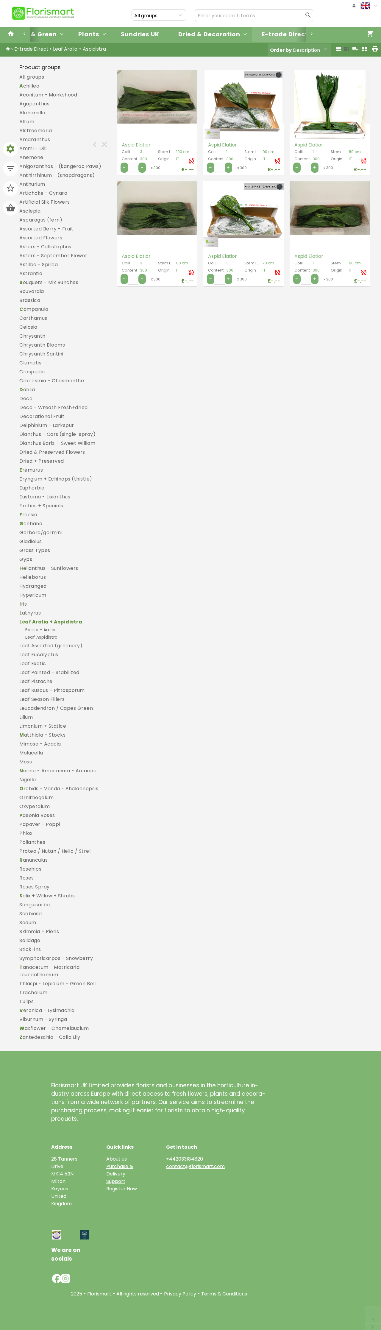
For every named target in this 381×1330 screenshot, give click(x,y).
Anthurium (32, 184)
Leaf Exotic (32, 663)
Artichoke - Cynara (43, 193)
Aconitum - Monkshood (48, 94)
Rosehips (30, 869)
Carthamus (33, 318)
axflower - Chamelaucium (54, 1028)
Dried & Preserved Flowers (52, 452)
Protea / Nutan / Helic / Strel (54, 851)
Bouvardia (31, 291)
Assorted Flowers (40, 237)
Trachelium (33, 992)
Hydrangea (33, 586)
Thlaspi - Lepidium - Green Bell (57, 983)
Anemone (31, 157)
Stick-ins (30, 949)
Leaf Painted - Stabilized (49, 672)
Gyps (25, 559)
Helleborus (32, 577)
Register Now (121, 1188)
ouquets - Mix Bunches (48, 282)
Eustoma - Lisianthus (44, 496)
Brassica (29, 300)
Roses (26, 877)
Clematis (30, 362)
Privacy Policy (180, 1293)
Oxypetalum (34, 806)
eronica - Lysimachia (47, 1010)
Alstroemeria (35, 130)
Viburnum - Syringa (43, 1019)
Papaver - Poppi (39, 824)
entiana (30, 523)
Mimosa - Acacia (40, 743)
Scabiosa (30, 913)
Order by (281, 50)
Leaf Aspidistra (41, 637)
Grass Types (34, 550)
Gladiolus (30, 541)
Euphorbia (32, 487)
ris (23, 604)
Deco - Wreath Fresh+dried (53, 407)
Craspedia (32, 371)
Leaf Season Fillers (42, 699)
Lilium (26, 717)
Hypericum (32, 595)
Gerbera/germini (40, 532)
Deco (25, 398)
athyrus (30, 612)
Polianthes (32, 842)
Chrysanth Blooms (42, 345)
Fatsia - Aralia (40, 630)
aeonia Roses (37, 815)
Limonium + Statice (42, 726)
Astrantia (31, 273)
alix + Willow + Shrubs (47, 895)
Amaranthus (34, 139)
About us (116, 1159)
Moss (25, 761)
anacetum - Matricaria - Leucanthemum (51, 971)
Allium (26, 121)
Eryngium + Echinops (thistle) (55, 478)
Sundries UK (140, 34)
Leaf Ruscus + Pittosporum (52, 690)
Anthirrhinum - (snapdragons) (57, 175)
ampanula (34, 309)
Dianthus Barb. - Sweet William (57, 443)
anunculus (33, 860)
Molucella (31, 752)
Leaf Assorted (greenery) (50, 645)
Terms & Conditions (223, 1293)
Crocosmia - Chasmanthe (51, 380)
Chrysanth (32, 336)
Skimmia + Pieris (39, 931)
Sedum (27, 922)
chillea (29, 85)
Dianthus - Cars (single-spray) (57, 434)
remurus (31, 470)
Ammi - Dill (33, 148)
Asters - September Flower (53, 255)
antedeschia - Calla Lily (49, 1037)
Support (115, 1181)
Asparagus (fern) (40, 219)
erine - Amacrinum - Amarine (57, 770)
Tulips (26, 1001)
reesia (28, 514)
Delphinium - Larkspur (46, 425)
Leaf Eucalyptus (38, 654)
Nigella (27, 779)
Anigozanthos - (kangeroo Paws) (60, 166)
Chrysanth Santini (41, 353)
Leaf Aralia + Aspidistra (79, 49)
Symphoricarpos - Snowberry (56, 958)
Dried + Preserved (41, 461)
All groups (31, 77)
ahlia (27, 389)
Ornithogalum (36, 797)
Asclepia (29, 211)
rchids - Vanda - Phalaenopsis (58, 788)
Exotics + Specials (41, 505)
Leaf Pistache (36, 681)
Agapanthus (34, 103)
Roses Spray (34, 886)
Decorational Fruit (41, 416)
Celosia (28, 327)
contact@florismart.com (195, 1166)
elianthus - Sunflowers (48, 568)
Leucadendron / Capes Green (56, 708)
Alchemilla (32, 112)
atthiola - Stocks (42, 735)
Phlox (26, 833)
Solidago (29, 940)
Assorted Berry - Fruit (46, 228)
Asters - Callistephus (45, 246)
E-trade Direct (285, 34)
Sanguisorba (34, 904)
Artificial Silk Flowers (44, 202)
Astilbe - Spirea (38, 264)
